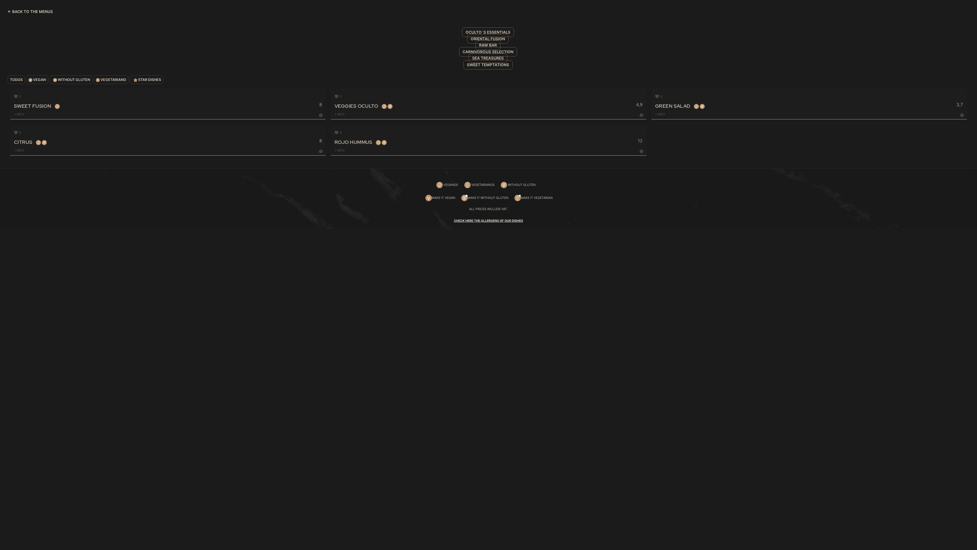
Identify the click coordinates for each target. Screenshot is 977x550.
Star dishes (149, 80)
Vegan (39, 80)
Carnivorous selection (488, 51)
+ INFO (19, 114)
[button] (17, 96)
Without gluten (73, 80)
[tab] (168, 114)
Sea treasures (488, 58)
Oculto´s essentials (488, 32)
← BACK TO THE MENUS (30, 11)
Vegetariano (113, 80)
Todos (16, 80)
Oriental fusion (488, 38)
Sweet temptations (488, 64)
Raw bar (488, 45)
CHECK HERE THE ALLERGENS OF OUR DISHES (488, 221)
